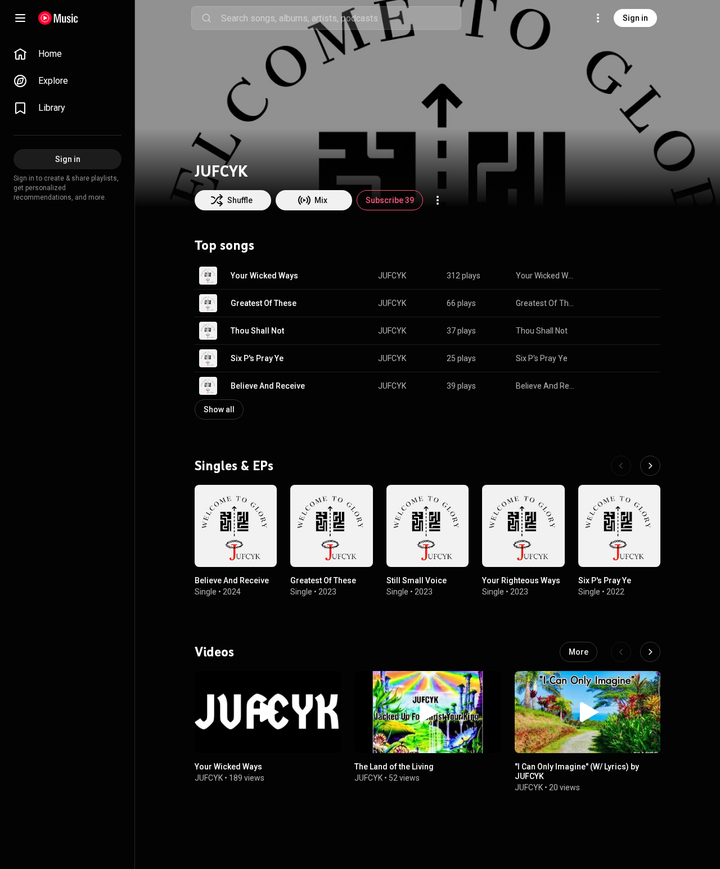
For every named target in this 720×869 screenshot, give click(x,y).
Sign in (635, 17)
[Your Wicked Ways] (268, 712)
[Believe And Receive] (236, 526)
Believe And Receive (268, 385)
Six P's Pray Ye (257, 358)
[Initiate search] (206, 18)
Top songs (224, 245)
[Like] (595, 275)
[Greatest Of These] (331, 526)
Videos (214, 652)
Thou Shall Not (257, 330)
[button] (208, 276)
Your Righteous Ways (521, 581)
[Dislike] (616, 275)
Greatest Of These (263, 303)
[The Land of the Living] (427, 712)
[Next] (650, 466)
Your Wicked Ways (264, 275)
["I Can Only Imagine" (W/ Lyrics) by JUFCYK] (588, 712)
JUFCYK (392, 275)
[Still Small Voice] (427, 526)
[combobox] (341, 18)
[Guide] (20, 18)
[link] (67, 53)
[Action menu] (438, 200)
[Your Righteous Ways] (523, 526)
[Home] (58, 18)
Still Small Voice (416, 581)
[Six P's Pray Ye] (619, 526)
